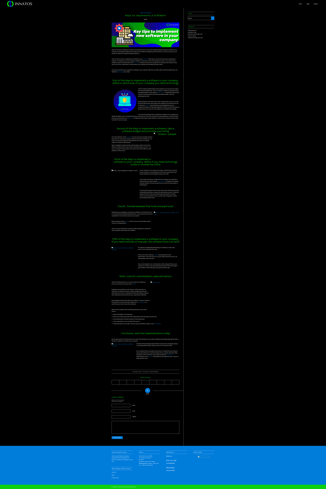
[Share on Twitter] (123, 382)
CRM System (191, 30)
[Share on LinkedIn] (145, 382)
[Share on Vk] (160, 382)
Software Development (145, 12)
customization (141, 302)
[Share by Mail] (175, 382)
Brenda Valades (154, 371)
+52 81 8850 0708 (170, 463)
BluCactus (133, 486)
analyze (127, 221)
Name (134, 405)
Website (134, 416)
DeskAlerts (190, 32)
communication (162, 181)
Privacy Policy (115, 477)
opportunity (131, 118)
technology (120, 72)
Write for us (169, 456)
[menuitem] (300, 4)
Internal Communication (194, 34)
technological (169, 354)
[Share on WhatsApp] (130, 382)
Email (134, 411)
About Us (114, 472)
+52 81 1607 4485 (170, 470)
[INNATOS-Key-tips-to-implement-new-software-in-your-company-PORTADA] (145, 34)
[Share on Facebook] (115, 382)
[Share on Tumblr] (153, 382)
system (134, 284)
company (145, 59)
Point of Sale (191, 36)
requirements (157, 323)
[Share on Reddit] (168, 382)
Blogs (113, 475)
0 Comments (145, 371)
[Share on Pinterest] (138, 382)
